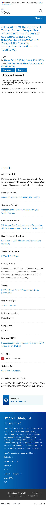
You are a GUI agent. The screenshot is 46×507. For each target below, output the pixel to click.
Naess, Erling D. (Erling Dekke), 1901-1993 (24, 60)
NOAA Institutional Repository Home (19, 453)
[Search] (41, 11)
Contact (35, 493)
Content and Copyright (13, 473)
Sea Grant (5, 240)
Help (6, 469)
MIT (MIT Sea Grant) (10, 256)
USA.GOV (16, 503)
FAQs (6, 482)
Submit (6, 465)
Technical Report (8, 305)
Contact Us (8, 478)
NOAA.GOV (5, 503)
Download (7, 70)
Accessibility (33, 496)
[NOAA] (5, 11)
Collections (8, 457)
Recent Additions (11, 461)
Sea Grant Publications (11, 370)
